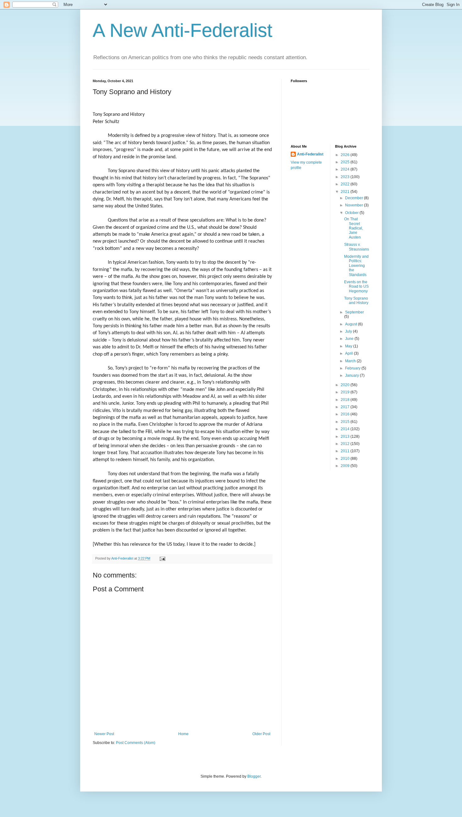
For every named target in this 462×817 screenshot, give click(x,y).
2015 (345, 422)
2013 (345, 436)
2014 (345, 429)
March (351, 361)
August (351, 324)
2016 (345, 414)
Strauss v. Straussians (356, 246)
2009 (345, 466)
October (352, 213)
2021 (345, 191)
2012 (345, 444)
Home (183, 734)
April (349, 353)
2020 (345, 385)
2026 (345, 155)
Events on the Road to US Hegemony (356, 286)
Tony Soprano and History (356, 300)
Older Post (261, 734)
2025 (345, 162)
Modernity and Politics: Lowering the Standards (356, 265)
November (354, 205)
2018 (345, 399)
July (349, 331)
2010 (345, 458)
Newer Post (104, 734)
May (349, 346)
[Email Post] (162, 558)
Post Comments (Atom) (135, 743)
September (354, 312)
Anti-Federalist (310, 154)
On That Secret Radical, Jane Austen (353, 228)
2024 (345, 169)
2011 (345, 451)
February (353, 368)
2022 (345, 184)
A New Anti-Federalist (182, 30)
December (354, 198)
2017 (345, 407)
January (352, 375)
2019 (345, 392)
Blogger (254, 776)
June (350, 338)
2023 (345, 177)
